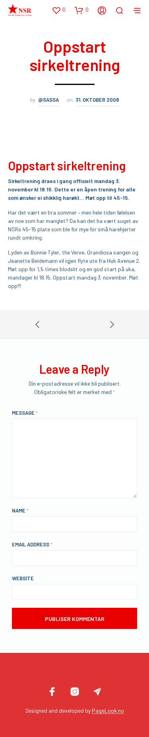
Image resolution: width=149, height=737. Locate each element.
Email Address (32, 544)
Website (23, 578)
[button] (59, 10)
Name (20, 510)
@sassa (48, 100)
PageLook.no (108, 710)
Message (25, 413)
